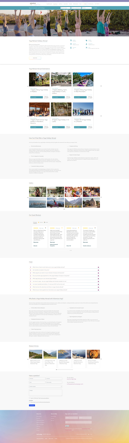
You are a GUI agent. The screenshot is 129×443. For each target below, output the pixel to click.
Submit (54, 230)
